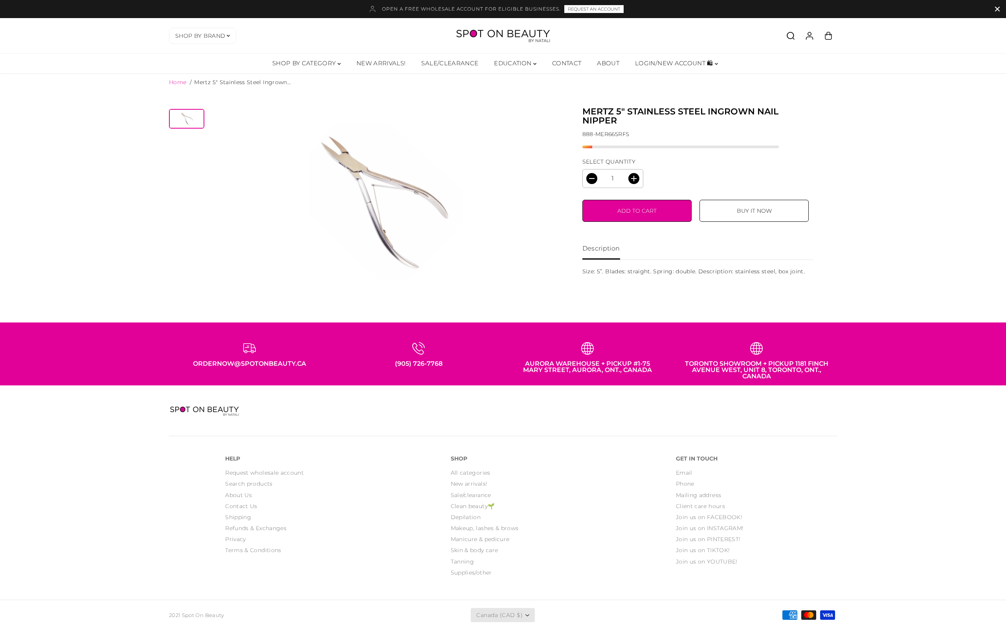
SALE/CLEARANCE (449, 63)
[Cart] (828, 35)
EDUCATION (513, 63)
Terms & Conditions (253, 550)
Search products (248, 483)
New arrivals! (469, 483)
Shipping (238, 517)
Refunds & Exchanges (255, 528)
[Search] (790, 35)
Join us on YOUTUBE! (707, 561)
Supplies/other (471, 572)
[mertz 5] (383, 201)
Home (177, 82)
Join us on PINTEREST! (708, 539)
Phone (685, 483)
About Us (238, 495)
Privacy (235, 539)
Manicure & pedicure (480, 539)
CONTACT (566, 63)
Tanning (462, 561)
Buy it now (754, 210)
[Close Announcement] (997, 9)
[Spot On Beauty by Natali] (503, 35)
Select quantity (608, 161)
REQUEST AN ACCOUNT (594, 9)
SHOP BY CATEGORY (305, 63)
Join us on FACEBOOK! (709, 517)
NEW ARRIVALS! (381, 63)
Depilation (466, 517)
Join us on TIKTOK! (703, 550)
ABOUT (608, 63)
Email (684, 472)
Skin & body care (474, 550)
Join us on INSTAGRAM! (709, 528)
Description (601, 248)
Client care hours (700, 506)
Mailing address (698, 495)
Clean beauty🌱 (473, 506)
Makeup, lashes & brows (485, 528)
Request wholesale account (264, 472)
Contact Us (241, 506)
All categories (470, 472)
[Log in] (809, 35)
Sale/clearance (471, 495)
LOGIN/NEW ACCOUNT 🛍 (675, 63)
